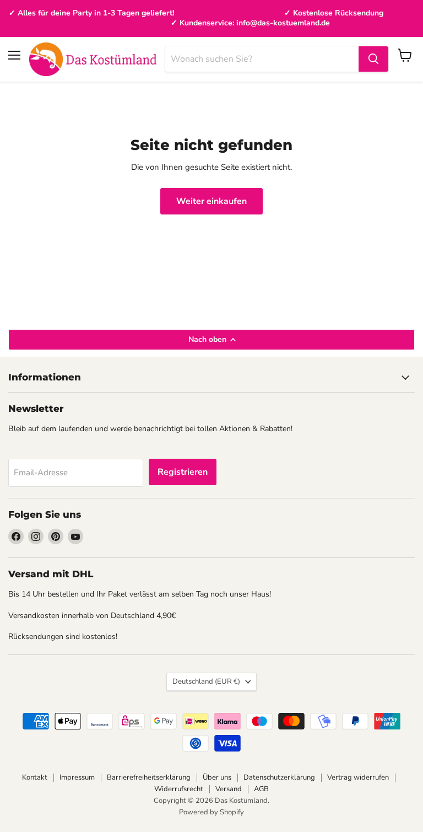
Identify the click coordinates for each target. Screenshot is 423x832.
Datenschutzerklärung (279, 777)
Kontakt (34, 777)
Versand (228, 789)
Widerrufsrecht (178, 789)
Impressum (77, 777)
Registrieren (183, 472)
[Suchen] (373, 59)
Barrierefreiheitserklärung (149, 777)
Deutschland (206, 681)
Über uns (217, 777)
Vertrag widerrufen (358, 777)
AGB (261, 789)
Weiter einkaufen (211, 201)
